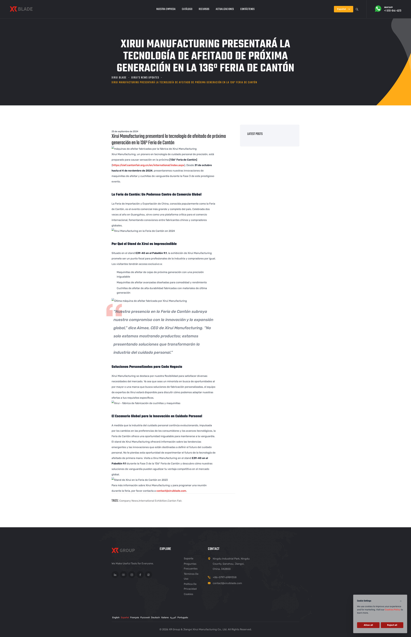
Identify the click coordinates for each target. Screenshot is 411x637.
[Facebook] (140, 574)
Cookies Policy (392, 609)
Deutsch (155, 617)
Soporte (188, 558)
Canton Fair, (175, 500)
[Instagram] (131, 574)
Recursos (204, 9)
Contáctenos (247, 9)
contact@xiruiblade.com (171, 490)
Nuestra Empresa (165, 9)
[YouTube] (123, 574)
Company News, (129, 500)
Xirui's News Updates (145, 77)
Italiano (165, 617)
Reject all (392, 625)
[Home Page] (21, 9)
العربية (173, 617)
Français (134, 617)
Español (125, 617)
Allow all (368, 625)
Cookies (188, 594)
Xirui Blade (119, 77)
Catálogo (187, 9)
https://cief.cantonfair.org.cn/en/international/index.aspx (148, 165)
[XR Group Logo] (124, 551)
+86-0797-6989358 (224, 577)
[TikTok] (148, 574)
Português (182, 617)
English (116, 617)
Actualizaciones (225, 9)
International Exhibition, (153, 500)
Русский (145, 617)
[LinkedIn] (115, 574)
